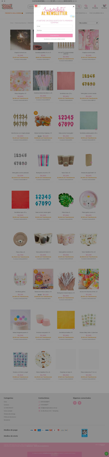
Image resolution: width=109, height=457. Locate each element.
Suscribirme (54, 35)
